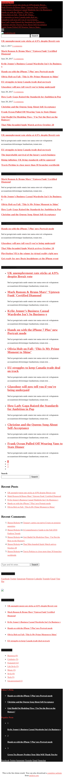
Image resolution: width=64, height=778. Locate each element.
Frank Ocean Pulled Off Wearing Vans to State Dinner (28, 111)
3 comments (17, 46)
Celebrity (12, 659)
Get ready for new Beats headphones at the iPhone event (29, 258)
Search (35, 36)
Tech (10, 677)
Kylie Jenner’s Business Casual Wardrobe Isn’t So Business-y (26, 10)
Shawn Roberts (13, 522)
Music (11, 670)
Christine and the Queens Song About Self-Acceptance (24, 24)
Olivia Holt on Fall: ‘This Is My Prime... (17, 15)
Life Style (12, 666)
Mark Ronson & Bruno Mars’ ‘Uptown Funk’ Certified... (24, 7)
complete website (54, 773)
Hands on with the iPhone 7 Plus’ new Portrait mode (27, 71)
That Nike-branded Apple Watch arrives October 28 (27, 124)
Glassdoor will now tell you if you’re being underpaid (28, 87)
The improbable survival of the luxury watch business (28, 154)
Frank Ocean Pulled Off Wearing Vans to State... (21, 27)
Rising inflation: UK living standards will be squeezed (28, 159)
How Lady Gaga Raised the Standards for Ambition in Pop (31, 96)
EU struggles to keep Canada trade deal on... (19, 17)
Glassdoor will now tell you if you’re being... (20, 19)
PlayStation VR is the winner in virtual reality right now (29, 253)
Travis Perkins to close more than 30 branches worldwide (30, 165)
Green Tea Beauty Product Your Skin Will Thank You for (32, 754)
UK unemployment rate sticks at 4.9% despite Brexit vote (30, 41)
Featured (13, 663)
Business (12, 655)
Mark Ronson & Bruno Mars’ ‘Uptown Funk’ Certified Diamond (33, 293)
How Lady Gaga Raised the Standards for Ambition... (23, 22)
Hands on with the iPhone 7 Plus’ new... (17, 12)
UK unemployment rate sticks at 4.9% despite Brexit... (24, 5)
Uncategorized (15, 681)
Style (11, 673)
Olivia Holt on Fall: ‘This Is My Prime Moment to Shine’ (30, 76)
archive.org (34, 775)
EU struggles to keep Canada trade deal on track (26, 81)
